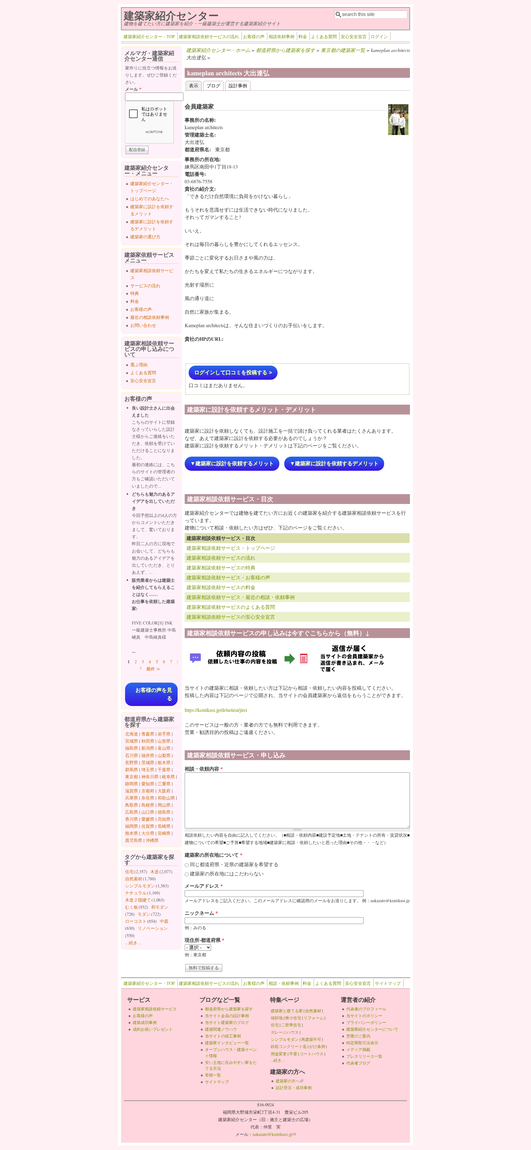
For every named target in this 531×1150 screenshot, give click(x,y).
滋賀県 (131, 791)
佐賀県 (147, 826)
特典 (134, 293)
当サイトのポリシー (364, 1015)
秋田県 (147, 741)
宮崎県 (164, 833)
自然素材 (133, 879)
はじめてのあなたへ (149, 198)
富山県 (164, 748)
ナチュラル (136, 893)
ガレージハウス (285, 1032)
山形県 (164, 741)
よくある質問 (324, 36)
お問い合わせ (143, 325)
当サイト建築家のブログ (227, 1022)
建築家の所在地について (213, 854)
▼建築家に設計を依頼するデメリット (334, 463)
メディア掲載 (358, 1049)
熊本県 (131, 833)
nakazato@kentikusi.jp (274, 1134)
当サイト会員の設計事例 (227, 1015)
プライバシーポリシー (366, 1022)
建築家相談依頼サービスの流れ (209, 36)
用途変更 (279, 1054)
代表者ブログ (358, 1063)
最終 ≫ (153, 669)
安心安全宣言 (354, 36)
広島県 (131, 812)
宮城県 (131, 741)
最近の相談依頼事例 (149, 317)
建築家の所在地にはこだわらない (227, 873)
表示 (195, 85)
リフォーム (314, 1018)
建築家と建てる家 (287, 1010)
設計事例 (238, 85)
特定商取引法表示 (362, 1042)
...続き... (133, 943)
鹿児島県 (133, 840)
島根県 (147, 805)
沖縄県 (152, 840)
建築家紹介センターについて (372, 1029)
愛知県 (147, 784)
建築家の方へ (289, 1081)
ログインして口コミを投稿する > (233, 372)
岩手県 (164, 734)
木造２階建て (138, 900)
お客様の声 (254, 36)
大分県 (147, 833)
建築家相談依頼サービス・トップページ (231, 548)
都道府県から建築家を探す (285, 50)
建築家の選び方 (145, 237)
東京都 (131, 776)
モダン (144, 914)
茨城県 (147, 762)
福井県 (147, 755)
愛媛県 (147, 819)
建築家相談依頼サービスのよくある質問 (231, 607)
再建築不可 (311, 1039)
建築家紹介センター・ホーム (218, 50)
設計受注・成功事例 (294, 1087)
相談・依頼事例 (284, 983)
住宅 (129, 871)
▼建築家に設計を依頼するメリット (232, 463)
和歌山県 (166, 798)
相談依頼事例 (281, 36)
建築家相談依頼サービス (155, 1009)
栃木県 (164, 762)
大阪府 (164, 791)
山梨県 (164, 755)
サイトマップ (388, 983)
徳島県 (164, 812)
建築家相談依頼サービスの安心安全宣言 (231, 616)
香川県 (131, 819)
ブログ (213, 85)
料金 (302, 36)
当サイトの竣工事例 (223, 1036)
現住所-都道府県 (204, 939)
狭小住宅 (293, 1018)
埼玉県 (147, 769)
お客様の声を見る (154, 694)
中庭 (164, 921)
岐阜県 (168, 776)
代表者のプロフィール (366, 1009)
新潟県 (147, 748)
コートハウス (312, 1054)
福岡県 (131, 826)
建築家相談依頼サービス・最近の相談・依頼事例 (241, 597)
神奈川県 (150, 776)
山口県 (147, 812)
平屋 (293, 1054)
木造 (154, 871)
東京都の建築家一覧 (343, 50)
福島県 (131, 748)
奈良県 (147, 798)
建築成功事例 (145, 1022)
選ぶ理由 (139, 364)
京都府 (147, 791)
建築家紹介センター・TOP (149, 36)
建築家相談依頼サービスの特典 (221, 567)
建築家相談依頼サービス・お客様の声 (228, 577)
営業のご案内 (358, 1036)
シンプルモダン (140, 886)
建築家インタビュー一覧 (227, 1042)
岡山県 (164, 805)
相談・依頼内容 (204, 768)
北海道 (131, 734)
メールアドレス (204, 885)
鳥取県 (131, 805)
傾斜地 (277, 1018)
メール (133, 89)
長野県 (131, 762)
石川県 (131, 755)
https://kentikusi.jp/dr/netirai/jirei (216, 710)
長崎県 (164, 826)
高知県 (164, 819)
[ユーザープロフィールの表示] (398, 133)
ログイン (379, 36)
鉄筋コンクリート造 (289, 1046)
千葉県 (164, 769)
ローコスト (136, 921)
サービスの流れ (145, 285)
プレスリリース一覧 (364, 1056)
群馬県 (131, 769)
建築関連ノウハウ (221, 1029)
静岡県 (131, 784)
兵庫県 (131, 798)
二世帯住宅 (291, 1025)
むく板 (131, 907)
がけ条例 (317, 1046)
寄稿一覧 (213, 1075)
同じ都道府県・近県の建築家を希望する (234, 864)
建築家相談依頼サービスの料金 (221, 587)
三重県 (164, 784)
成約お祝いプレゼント (153, 1029)
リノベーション (153, 928)
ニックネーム (201, 912)
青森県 (147, 734)
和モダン (159, 907)
